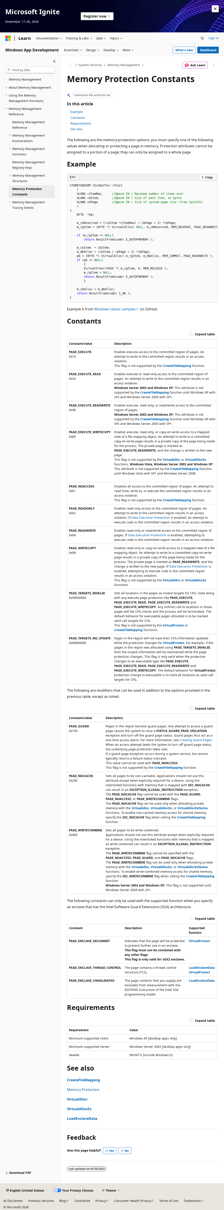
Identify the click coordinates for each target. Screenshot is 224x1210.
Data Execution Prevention (150, 517)
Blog (62, 1201)
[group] (142, 242)
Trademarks (192, 1201)
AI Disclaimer (13, 1201)
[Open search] (202, 38)
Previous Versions (41, 1201)
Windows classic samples (115, 309)
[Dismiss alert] (215, 8)
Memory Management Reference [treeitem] (28, 125)
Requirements (80, 123)
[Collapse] (54, 61)
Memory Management (123, 65)
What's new (184, 50)
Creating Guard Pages (195, 740)
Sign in (213, 38)
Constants (77, 118)
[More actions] (213, 65)
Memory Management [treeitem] (25, 79)
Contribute (82, 1201)
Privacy (100, 1201)
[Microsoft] (8, 38)
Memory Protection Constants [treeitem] (27, 191)
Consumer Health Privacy (132, 1201)
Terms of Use (168, 1201)
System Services (90, 65)
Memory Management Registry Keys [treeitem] (28, 165)
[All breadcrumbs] (71, 65)
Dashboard (208, 50)
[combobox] (30, 70)
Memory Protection (83, 1089)
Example (76, 112)
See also (76, 129)
